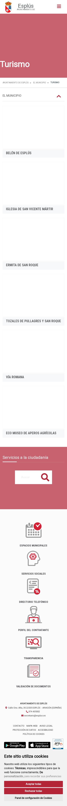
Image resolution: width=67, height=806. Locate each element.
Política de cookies (33, 734)
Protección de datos (24, 730)
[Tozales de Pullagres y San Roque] (33, 295)
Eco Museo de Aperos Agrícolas (31, 433)
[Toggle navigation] (59, 7)
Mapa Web (31, 726)
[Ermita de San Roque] (33, 239)
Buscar (45, 477)
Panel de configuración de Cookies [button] (33, 798)
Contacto (18, 726)
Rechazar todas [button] (33, 791)
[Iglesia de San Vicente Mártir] (33, 183)
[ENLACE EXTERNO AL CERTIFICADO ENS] (58, 745)
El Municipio (39, 82)
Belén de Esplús (18, 153)
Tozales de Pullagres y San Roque (33, 321)
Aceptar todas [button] (33, 784)
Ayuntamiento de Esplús (16, 82)
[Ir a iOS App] (39, 745)
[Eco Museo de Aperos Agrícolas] (33, 407)
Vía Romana (15, 377)
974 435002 (34, 711)
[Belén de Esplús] (33, 127)
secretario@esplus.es (35, 715)
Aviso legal (46, 726)
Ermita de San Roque (22, 265)
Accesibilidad (45, 730)
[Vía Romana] (33, 351)
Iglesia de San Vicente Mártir (29, 209)
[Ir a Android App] (15, 745)
